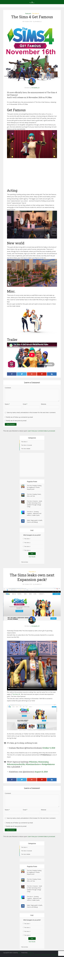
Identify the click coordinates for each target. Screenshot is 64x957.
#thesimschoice (33, 764)
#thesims (33, 762)
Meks (19, 952)
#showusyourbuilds (16, 764)
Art (33, 955)
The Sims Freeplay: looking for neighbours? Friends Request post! (34, 487)
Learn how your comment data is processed (41, 431)
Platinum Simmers (45, 955)
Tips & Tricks (24, 955)
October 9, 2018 (48, 748)
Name (7, 404)
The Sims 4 (35, 13)
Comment (8, 388)
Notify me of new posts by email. (16, 421)
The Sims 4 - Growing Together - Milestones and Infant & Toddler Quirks (34, 513)
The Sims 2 (27, 542)
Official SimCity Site (56, 955)
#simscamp (43, 762)
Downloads (37, 955)
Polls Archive (24, 562)
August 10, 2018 (41, 772)
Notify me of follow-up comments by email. (19, 417)
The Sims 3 (27, 546)
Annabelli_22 (38, 21)
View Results (32, 557)
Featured (28, 13)
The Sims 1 (27, 538)
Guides (30, 955)
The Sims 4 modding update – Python (30, 952)
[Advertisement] (32, 176)
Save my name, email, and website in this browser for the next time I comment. (31, 412)
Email (25, 404)
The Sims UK (16, 694)
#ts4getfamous (48, 764)
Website (43, 404)
